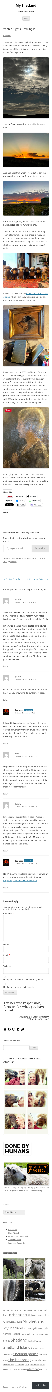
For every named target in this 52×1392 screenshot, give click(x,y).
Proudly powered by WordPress (15, 1387)
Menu (26, 18)
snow (17, 1364)
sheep (6, 1340)
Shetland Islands (17, 1347)
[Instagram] (13, 1030)
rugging (35, 1334)
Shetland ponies (25, 1354)
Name (7, 944)
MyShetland (29, 558)
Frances (13, 561)
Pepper (16, 1333)
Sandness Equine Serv (17, 1243)
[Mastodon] (22, 1030)
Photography (26, 1334)
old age (31, 1328)
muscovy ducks (15, 1321)
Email (6, 955)
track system (15, 1369)
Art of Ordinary (14, 1239)
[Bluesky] (5, 1030)
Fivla (20, 1310)
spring (28, 1364)
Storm (33, 1364)
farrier (16, 1310)
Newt (26, 1329)
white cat (33, 1369)
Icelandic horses (20, 1315)
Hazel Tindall (13, 1233)
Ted (37, 1364)
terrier (42, 1365)
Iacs (31, 1310)
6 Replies (7, 35)
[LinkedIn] (18, 1030)
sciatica (45, 1334)
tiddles (5, 1369)
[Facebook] (9, 1030)
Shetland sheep (19, 1360)
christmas (9, 1310)
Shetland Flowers (34, 1341)
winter (43, 1369)
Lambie (41, 1315)
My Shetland (26, 5)
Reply (5, 666)
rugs (41, 1334)
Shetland (19, 1340)
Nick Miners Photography (18, 1236)
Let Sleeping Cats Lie (38, 579)
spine (22, 1365)
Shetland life (8, 1354)
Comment (8, 913)
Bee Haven (12, 1229)
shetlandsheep (39, 1360)
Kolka (34, 1315)
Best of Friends (11, 579)
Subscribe (40, 548)
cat (4, 1310)
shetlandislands (38, 1348)
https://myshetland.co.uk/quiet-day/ (20, 880)
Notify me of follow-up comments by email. (23, 979)
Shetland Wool (8, 1364)
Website (7, 966)
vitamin (24, 1369)
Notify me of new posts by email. (18, 987)
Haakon (26, 1310)
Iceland (36, 1310)
